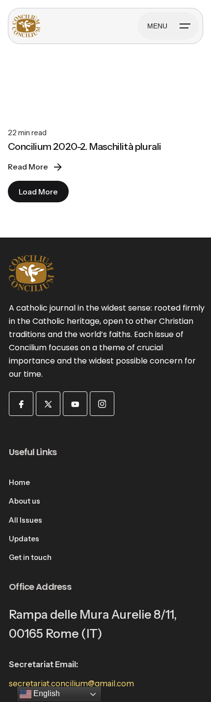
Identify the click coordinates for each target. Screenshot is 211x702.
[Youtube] (75, 403)
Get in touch (30, 557)
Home (19, 482)
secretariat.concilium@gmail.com (71, 683)
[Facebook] (21, 403)
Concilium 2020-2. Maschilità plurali (84, 146)
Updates (24, 538)
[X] (48, 403)
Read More (28, 166)
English (45, 693)
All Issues (25, 520)
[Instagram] (102, 403)
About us (24, 501)
